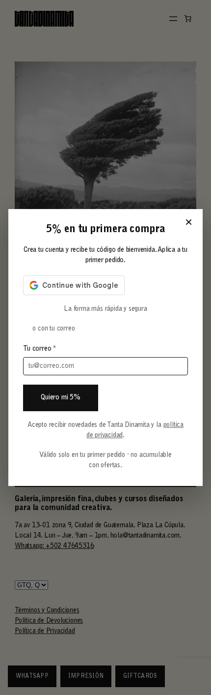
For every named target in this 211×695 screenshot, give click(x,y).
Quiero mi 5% (60, 397)
